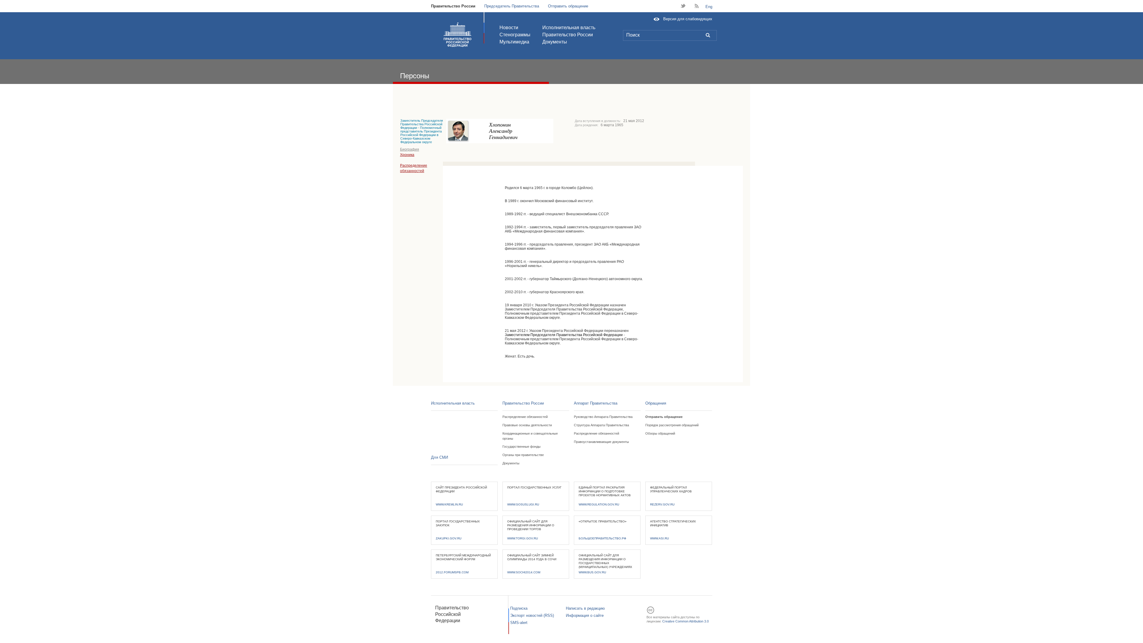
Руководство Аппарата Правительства (603, 417)
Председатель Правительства (511, 6)
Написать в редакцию (585, 608)
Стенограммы (514, 34)
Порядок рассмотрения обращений (672, 425)
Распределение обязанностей (525, 417)
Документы (554, 41)
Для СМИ (439, 457)
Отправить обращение (568, 6)
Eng (708, 6)
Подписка (518, 608)
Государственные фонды (521, 446)
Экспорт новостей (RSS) (532, 615)
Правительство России (453, 6)
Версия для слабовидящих (687, 19)
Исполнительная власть (568, 27)
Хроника (407, 155)
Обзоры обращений (660, 433)
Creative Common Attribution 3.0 (685, 621)
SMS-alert (518, 622)
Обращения (655, 403)
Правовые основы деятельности (527, 425)
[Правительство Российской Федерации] (457, 35)
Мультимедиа (514, 41)
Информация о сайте (585, 615)
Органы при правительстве (523, 455)
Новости (508, 27)
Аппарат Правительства (595, 403)
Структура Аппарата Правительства (601, 425)
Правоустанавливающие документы (601, 442)
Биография (409, 149)
